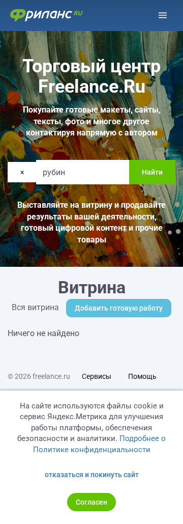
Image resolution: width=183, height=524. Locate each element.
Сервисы (96, 376)
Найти (152, 172)
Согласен (91, 502)
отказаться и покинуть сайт (92, 475)
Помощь (142, 376)
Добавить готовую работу (119, 308)
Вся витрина (35, 307)
